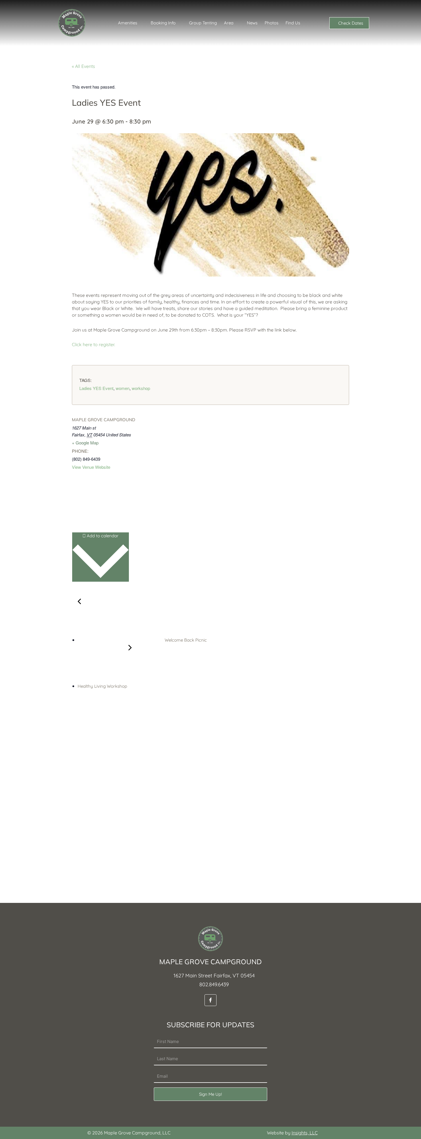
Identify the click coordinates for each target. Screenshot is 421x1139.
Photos (271, 23)
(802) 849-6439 (86, 459)
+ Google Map (85, 443)
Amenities (127, 23)
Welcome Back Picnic (185, 640)
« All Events (83, 66)
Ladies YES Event (96, 388)
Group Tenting (203, 23)
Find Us (293, 23)
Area (228, 23)
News (252, 23)
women (122, 388)
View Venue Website (91, 467)
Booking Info (163, 23)
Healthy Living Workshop (103, 686)
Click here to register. (93, 344)
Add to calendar (102, 535)
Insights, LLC (305, 1133)
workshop (141, 388)
